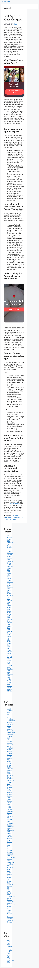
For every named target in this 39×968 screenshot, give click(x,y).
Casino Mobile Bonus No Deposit (9, 653)
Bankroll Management (11, 731)
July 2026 (8, 940)
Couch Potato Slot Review (9, 683)
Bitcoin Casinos (9, 742)
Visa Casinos (9, 912)
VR (8, 915)
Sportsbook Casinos (10, 902)
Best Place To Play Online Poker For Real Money (9, 641)
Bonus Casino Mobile (9, 689)
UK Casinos (9, 909)
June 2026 (8, 944)
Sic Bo (8, 888)
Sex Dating (15, 515)
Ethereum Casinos (10, 769)
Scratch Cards (9, 876)
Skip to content (5, 1)
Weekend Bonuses (10, 917)
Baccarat (10, 724)
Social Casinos (9, 899)
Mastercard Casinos (10, 827)
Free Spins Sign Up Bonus (9, 575)
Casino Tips (9, 759)
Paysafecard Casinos (11, 858)
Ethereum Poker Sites (10, 568)
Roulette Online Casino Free (9, 557)
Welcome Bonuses (10, 921)
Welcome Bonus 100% (10, 563)
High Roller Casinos (9, 790)
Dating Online (9, 766)
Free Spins (9, 772)
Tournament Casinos (11, 905)
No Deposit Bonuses (9, 850)
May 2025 (8, 957)
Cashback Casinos (10, 749)
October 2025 (9, 951)
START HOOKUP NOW (15, 91)
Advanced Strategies (10, 711)
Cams (9, 746)
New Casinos (9, 841)
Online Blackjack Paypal (10, 581)
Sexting (9, 886)
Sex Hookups (10, 883)
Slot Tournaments (11, 895)
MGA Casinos (9, 834)
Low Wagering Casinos (10, 823)
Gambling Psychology (10, 779)
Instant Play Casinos (9, 804)
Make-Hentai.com (14, 504)
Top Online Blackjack (10, 551)
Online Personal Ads (11, 519)
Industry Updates (9, 800)
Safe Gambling (10, 866)
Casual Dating (9, 762)
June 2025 (8, 954)
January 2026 (9, 947)
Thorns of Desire (9, 5)
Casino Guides (9, 752)
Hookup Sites (9, 796)
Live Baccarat (10, 815)
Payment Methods (10, 854)
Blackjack (10, 744)
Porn (8, 860)
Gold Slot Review (9, 617)
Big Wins (8, 738)
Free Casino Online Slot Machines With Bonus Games (10, 541)
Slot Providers (10, 892)
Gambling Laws (10, 776)
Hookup (9, 794)
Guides (9, 787)
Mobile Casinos (9, 837)
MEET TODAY (14, 309)
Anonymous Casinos (11, 721)
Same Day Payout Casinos (9, 871)
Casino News (9, 755)
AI (8, 714)
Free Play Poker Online (9, 604)
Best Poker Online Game (9, 611)
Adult (9, 709)
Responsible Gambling (11, 863)
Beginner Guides (10, 735)
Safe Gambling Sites (10, 668)
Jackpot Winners (9, 808)
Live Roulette (9, 818)
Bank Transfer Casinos (9, 727)
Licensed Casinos (10, 812)
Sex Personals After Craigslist (14, 517)
